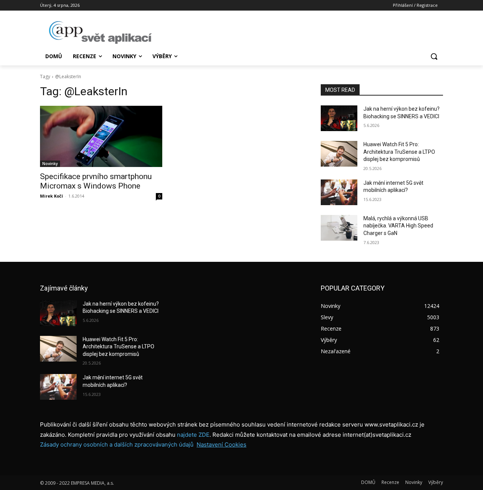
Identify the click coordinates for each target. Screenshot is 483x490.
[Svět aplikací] (100, 32)
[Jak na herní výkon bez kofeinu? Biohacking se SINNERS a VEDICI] (339, 118)
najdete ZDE (193, 434)
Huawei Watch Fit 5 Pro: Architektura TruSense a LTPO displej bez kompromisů (399, 151)
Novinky (50, 163)
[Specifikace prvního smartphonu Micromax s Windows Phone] (101, 136)
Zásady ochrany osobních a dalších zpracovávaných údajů (117, 444)
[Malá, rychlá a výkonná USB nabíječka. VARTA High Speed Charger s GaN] (339, 228)
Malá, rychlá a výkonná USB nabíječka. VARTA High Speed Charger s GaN (398, 225)
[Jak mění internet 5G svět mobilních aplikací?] (339, 192)
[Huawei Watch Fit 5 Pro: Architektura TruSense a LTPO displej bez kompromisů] (339, 154)
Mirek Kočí (51, 196)
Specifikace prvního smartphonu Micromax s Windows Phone (96, 181)
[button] (434, 56)
